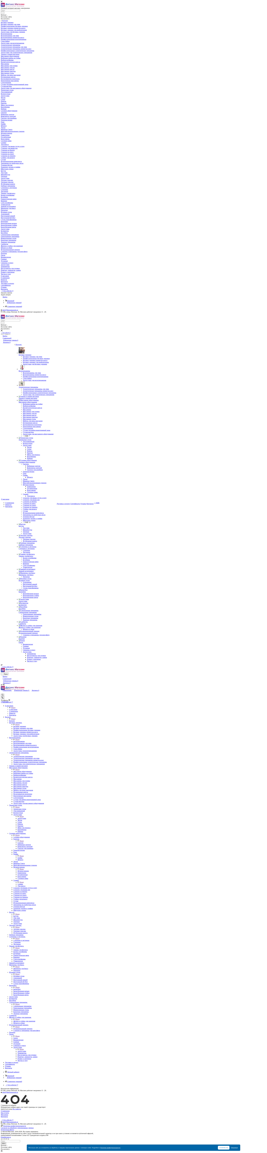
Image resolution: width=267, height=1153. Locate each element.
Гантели (20, 843)
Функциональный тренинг (23, 1029)
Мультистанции (23, 871)
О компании (5, 1111)
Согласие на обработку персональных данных (17, 1128)
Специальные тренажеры (22, 1006)
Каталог (12, 721)
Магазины (4, 1115)
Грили (15, 1038)
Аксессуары (22, 818)
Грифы (20, 858)
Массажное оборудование (22, 771)
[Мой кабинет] (2, 693)
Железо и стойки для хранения (24, 1021)
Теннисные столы (19, 809)
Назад (13, 707)
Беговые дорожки (19, 726)
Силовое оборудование (21, 837)
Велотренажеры (19, 741)
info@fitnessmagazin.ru (10, 310)
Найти (3, 1143)
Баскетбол (17, 989)
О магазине (13, 709)
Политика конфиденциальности (14, 1126)
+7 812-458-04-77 (7, 291)
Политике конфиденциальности (110, 1148)
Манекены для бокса (20, 968)
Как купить (5, 1113)
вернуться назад (6, 1109)
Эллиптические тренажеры (23, 756)
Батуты (15, 916)
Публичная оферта (7, 1130)
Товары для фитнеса (20, 950)
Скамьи (20, 884)
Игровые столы (18, 976)
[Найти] (2, 12)
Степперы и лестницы (21, 940)
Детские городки (19, 929)
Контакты (4, 1116)
